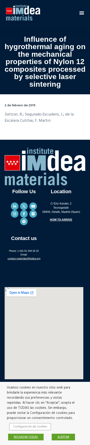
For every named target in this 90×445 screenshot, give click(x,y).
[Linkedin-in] (14, 206)
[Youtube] (33, 206)
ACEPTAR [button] (63, 437)
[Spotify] (24, 221)
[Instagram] (14, 214)
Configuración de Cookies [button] (30, 426)
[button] (81, 12)
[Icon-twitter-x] (24, 206)
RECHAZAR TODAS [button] (26, 437)
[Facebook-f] (24, 214)
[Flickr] (33, 214)
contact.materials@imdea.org (24, 258)
